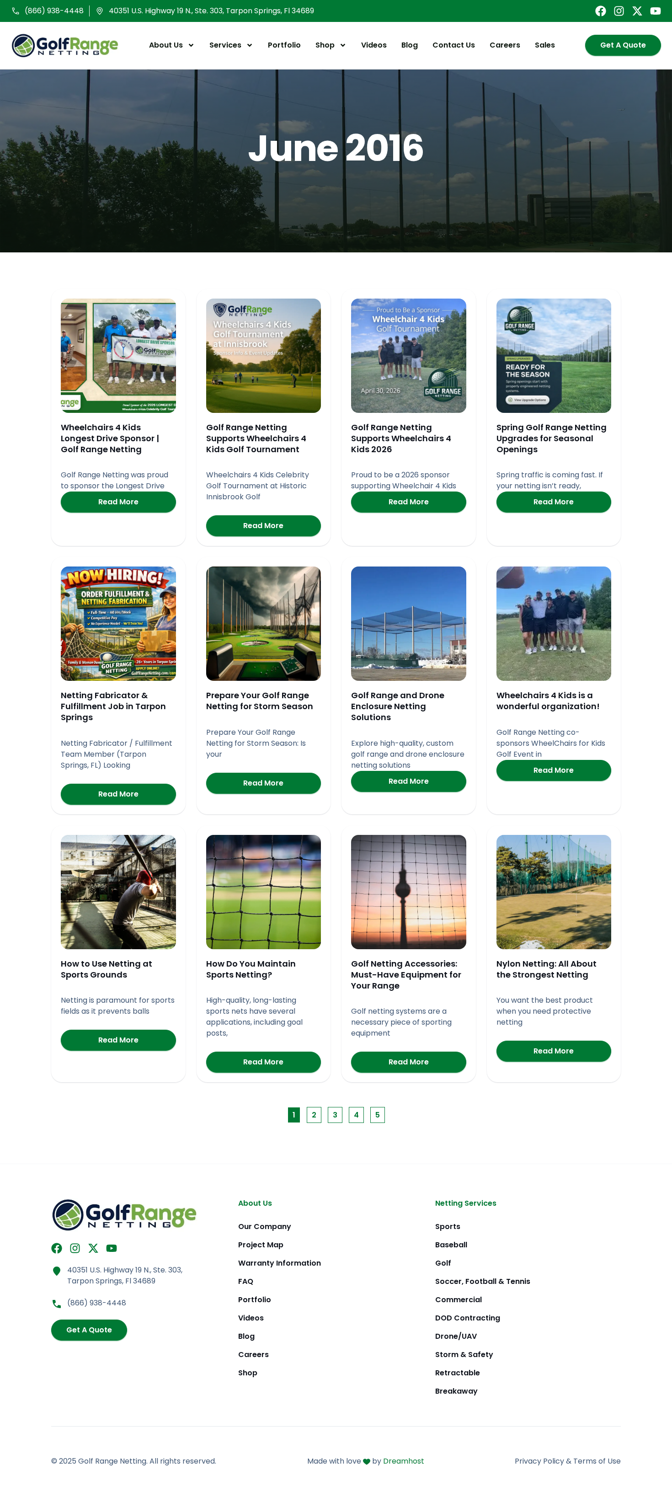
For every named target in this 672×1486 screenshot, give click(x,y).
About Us (166, 45)
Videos (374, 45)
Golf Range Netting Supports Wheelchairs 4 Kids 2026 (401, 438)
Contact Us (453, 45)
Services (225, 45)
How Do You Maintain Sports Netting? (251, 969)
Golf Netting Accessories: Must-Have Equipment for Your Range (406, 974)
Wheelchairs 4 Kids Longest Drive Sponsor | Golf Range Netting (110, 438)
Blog (409, 45)
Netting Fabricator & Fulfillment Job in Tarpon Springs (113, 706)
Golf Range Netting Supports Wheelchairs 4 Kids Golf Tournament (256, 438)
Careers (505, 45)
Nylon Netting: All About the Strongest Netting (546, 969)
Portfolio (284, 45)
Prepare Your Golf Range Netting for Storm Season (259, 701)
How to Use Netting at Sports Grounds (106, 969)
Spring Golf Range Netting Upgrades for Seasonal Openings (551, 438)
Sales (545, 45)
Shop (325, 45)
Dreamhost (403, 1461)
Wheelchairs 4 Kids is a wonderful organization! (548, 701)
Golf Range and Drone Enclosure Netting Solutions (397, 706)
